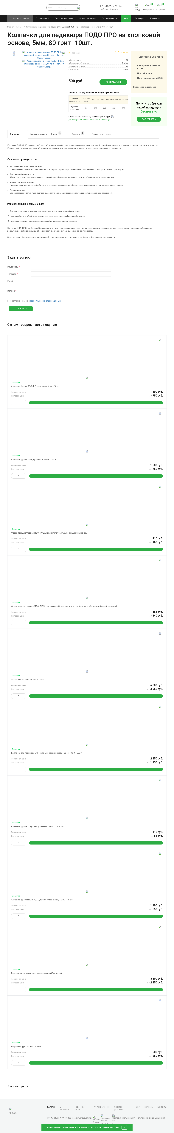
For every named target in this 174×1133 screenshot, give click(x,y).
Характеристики (38, 134)
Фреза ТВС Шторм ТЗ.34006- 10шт (27, 679)
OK (124, 1127)
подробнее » (149, 119)
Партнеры (139, 18)
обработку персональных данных (44, 301)
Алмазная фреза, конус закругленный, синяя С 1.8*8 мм (37, 826)
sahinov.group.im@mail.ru (84, 1118)
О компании (41, 18)
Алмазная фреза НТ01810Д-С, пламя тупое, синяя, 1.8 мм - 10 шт (42, 900)
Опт (126, 18)
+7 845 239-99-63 (59, 1118)
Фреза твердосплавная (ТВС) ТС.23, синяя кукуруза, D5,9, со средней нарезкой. (49, 533)
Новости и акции (88, 18)
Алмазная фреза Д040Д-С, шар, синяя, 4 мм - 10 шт (35, 386)
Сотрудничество (110, 18)
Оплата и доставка (64, 18)
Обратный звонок (109, 9)
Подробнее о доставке (144, 87)
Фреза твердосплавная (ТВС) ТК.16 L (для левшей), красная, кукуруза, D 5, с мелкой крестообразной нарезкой (64, 606)
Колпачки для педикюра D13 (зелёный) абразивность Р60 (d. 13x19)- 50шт (46, 753)
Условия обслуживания (124, 1118)
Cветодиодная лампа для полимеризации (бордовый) (36, 973)
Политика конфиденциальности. (151, 1118)
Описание (14, 134)
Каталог (51, 1107)
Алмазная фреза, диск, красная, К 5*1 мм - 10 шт (34, 459)
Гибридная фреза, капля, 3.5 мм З (27, 1046)
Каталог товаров (21, 18)
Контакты (155, 18)
